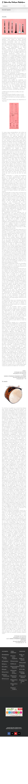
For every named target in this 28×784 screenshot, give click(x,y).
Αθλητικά (14, 663)
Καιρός (4, 669)
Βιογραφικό (23, 662)
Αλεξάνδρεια (5, 654)
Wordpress (20, 728)
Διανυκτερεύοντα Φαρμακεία (14, 667)
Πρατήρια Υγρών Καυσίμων (14, 672)
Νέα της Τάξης (22, 655)
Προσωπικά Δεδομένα (23, 676)
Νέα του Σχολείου (23, 659)
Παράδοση (5, 661)
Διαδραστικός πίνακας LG (23, 681)
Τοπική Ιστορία (5, 658)
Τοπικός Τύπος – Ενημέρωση (14, 657)
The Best (23, 669)
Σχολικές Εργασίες (23, 666)
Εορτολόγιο (5, 672)
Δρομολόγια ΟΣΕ (14, 684)
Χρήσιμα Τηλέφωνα (14, 688)
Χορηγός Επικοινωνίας (5, 675)
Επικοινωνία (5, 678)
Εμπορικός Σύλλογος (14, 676)
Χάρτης (5, 664)
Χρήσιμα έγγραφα (23, 672)
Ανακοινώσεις (14, 661)
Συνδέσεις (5, 666)
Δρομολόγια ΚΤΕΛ (14, 680)
